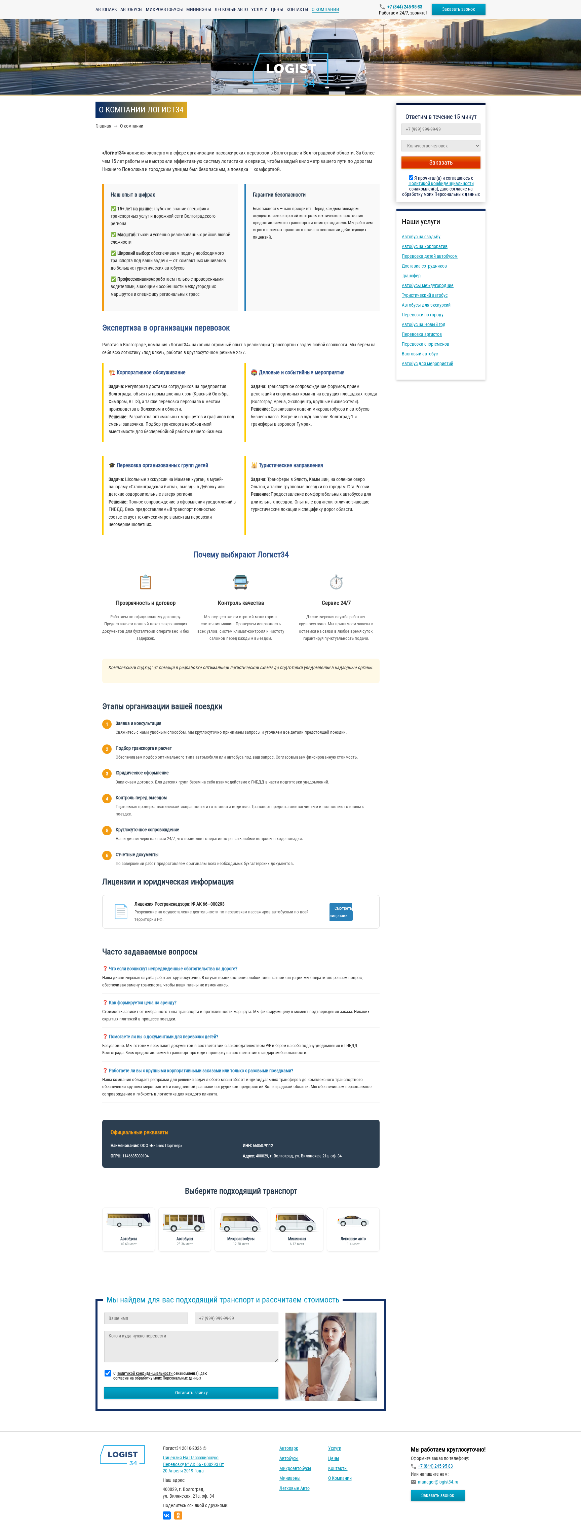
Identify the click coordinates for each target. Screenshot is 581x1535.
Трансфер (411, 275)
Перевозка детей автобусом (430, 256)
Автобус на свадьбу (421, 236)
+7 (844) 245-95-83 (404, 6)
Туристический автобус (425, 295)
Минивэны (198, 9)
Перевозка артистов (422, 334)
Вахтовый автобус (420, 353)
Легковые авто (231, 9)
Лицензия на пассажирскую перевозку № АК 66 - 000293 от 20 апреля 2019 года (193, 1464)
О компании (340, 1478)
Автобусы (131, 9)
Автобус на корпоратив (425, 246)
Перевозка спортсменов (425, 344)
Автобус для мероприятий (427, 363)
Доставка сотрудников (424, 266)
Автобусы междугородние (428, 285)
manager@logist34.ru (438, 1482)
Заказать (441, 162)
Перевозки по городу (422, 314)
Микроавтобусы (164, 9)
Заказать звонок (458, 9)
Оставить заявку (191, 1392)
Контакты (297, 9)
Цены (277, 9)
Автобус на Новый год (424, 324)
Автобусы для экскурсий (426, 305)
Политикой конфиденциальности (441, 183)
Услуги (259, 9)
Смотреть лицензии (341, 912)
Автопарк (106, 9)
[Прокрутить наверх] (21, 1519)
